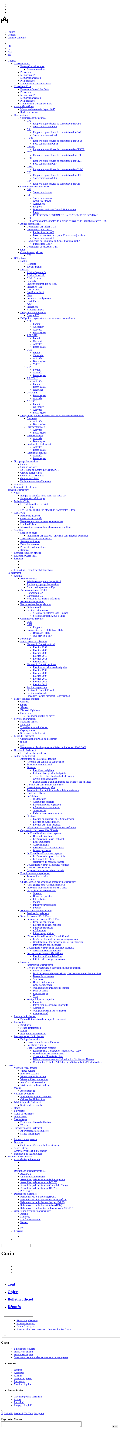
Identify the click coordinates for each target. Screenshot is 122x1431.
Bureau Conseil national (32, 66)
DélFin (23, 261)
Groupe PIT (33, 315)
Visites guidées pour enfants (34, 1079)
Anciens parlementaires (32, 601)
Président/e (25, 72)
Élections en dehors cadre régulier (50, 667)
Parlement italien (35, 435)
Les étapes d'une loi (36, 1045)
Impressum (19, 1381)
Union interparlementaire (32, 1176)
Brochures (25, 1025)
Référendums (39, 930)
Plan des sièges (27, 80)
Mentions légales (22, 1384)
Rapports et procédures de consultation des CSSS (57, 140)
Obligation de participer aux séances (51, 987)
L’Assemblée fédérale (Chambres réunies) (48, 864)
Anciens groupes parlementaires (43, 584)
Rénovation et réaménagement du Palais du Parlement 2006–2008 (53, 747)
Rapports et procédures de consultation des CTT (57, 155)
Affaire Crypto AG (36, 272)
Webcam (24, 1125)
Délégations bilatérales (25, 1193)
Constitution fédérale (43, 801)
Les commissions (41, 841)
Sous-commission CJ (43, 238)
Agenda (18, 1375)
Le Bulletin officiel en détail (34, 504)
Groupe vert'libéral (29, 478)
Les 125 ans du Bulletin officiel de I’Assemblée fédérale (48, 510)
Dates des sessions (29, 544)
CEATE (31, 146)
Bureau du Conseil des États (34, 89)
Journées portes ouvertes (32, 1082)
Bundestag (32, 418)
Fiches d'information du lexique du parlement (43, 1019)
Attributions (39, 203)
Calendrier (38, 326)
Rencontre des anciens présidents (43, 598)
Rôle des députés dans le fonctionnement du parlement (54, 967)
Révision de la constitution (46, 807)
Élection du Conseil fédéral (40, 690)
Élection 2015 (40, 658)
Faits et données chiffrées (26, 698)
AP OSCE (32, 401)
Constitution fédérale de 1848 (48, 1056)
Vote (35, 996)
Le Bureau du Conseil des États (49, 856)
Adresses (18, 484)
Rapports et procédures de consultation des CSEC (58, 169)
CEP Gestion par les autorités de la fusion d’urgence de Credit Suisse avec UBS (67, 221)
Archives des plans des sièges (41, 587)
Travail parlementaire (18, 489)
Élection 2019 (40, 661)
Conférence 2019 (35, 292)
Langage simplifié (17, 37)
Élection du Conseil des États (41, 664)
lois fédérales (39, 799)
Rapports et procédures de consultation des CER (57, 160)
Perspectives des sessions (32, 547)
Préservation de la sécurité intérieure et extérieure (51, 827)
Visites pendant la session (33, 1076)
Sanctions (38, 979)
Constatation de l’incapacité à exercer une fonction (58, 942)
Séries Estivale (21, 1148)
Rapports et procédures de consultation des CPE (57, 123)
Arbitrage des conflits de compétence (45, 761)
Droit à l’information (43, 982)
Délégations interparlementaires (29, 1171)
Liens (36, 212)
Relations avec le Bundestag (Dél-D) (38, 1196)
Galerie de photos (23, 1378)
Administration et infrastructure (35, 910)
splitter (23, 741)
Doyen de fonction (42, 836)
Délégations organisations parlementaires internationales (48, 318)
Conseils (24, 701)
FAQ (22, 1228)
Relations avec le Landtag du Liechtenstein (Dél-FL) (46, 1208)
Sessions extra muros (37, 610)
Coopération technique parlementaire (32, 1211)
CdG (29, 195)
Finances (31, 767)
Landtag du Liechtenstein (39, 444)
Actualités (19, 1372)
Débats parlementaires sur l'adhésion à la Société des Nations (63, 1059)
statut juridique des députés (40, 999)
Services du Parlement (25, 718)
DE (9, 43)
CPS (29, 172)
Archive (18, 575)
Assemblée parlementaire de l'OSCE (38, 1182)
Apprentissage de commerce (34, 1130)
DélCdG (24, 269)
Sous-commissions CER (45, 163)
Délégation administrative (33, 312)
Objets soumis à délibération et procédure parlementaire (48, 882)
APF (29, 321)
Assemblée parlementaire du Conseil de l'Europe (44, 1185)
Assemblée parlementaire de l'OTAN (38, 1188)
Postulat (37, 907)
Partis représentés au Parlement (35, 481)
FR (9, 46)
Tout (11, 1284)
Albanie (24, 1213)
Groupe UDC (27, 464)
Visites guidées (27, 1070)
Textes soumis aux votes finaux (36, 538)
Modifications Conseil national (35, 83)
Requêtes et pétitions (43, 922)
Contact (11, 34)
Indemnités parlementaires (40, 964)
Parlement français (36, 427)
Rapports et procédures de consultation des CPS (57, 175)
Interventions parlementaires (47, 944)
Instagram (39, 1413)
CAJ (29, 129)
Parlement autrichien (37, 452)
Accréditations (27, 1090)
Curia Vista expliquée (31, 518)
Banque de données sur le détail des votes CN (43, 495)
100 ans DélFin (34, 266)
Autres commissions (30, 223)
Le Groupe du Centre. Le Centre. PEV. (40, 469)
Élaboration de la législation (47, 804)
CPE (29, 120)
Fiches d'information (30, 1027)
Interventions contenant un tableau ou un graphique (46, 527)
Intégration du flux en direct (40, 716)
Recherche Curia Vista (25, 555)
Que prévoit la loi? (42, 635)
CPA (22, 249)
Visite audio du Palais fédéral (34, 1085)
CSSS (30, 138)
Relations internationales (20, 1156)
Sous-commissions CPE (45, 126)
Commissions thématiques (33, 118)
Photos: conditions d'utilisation (35, 1122)
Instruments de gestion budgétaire (50, 773)
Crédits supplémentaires (45, 778)
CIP (29, 180)
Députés (24, 962)
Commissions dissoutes (32, 618)
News (17, 1108)
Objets (23, 704)
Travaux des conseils (37, 876)
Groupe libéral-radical (31, 472)
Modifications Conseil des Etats (36, 103)
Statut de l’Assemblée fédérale (35, 916)
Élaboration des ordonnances (47, 813)
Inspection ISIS (34, 286)
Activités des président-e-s (27, 1159)
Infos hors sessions (29, 1073)
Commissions (20, 115)
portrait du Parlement (24, 756)
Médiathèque (20, 1119)
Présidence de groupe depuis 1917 (44, 581)
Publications (20, 1022)
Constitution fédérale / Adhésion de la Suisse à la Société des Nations (67, 1062)
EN (9, 54)
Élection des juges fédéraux (47, 824)
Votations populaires (24, 1093)
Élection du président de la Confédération (54, 819)
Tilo (22, 744)
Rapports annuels (35, 309)
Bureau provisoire (42, 850)
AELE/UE (32, 335)
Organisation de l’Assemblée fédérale (39, 830)
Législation (32, 796)
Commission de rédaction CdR (42, 246)
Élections (18, 558)
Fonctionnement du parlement (35, 873)
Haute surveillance (36, 793)
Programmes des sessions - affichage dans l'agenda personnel (57, 535)
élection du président (37, 687)
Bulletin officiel (22, 501)
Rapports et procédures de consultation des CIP (56, 183)
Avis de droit (33, 289)
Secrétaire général (29, 721)
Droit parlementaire (30, 1039)
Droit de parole (40, 990)
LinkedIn (8, 1413)
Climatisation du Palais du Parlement (38, 738)
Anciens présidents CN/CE (33, 590)
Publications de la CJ (43, 232)
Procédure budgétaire (43, 770)
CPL (29, 255)
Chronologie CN (35, 593)
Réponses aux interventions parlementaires (41, 521)
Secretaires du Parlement (32, 733)
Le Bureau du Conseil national (48, 839)
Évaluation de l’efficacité (39, 764)
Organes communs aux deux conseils (45, 870)
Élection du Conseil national (41, 644)
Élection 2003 (40, 650)
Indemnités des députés (25, 487)
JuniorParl (19, 1402)
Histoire (31, 507)
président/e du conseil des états (48, 861)
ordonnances (39, 810)
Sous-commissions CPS (45, 178)
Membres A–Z (27, 75)
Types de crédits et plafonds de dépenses (53, 776)
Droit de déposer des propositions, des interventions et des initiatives (67, 973)
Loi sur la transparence (25, 1139)
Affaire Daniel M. (36, 275)
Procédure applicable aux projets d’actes (47, 887)
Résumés (24, 550)
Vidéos (36, 364)
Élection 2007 (40, 653)
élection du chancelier (37, 693)
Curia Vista (19, 512)
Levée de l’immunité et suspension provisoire (55, 939)
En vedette (19, 1110)
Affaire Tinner (34, 278)
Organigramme (27, 730)
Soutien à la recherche (31, 1105)
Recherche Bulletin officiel (27, 552)
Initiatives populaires (43, 933)
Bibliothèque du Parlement (27, 1102)
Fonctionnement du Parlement (29, 1036)
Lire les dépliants (28, 524)
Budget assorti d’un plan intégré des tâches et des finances (62, 781)
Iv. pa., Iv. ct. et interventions (41, 890)
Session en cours (28, 532)
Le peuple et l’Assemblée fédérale (44, 919)
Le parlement (14, 572)
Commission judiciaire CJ (39, 229)
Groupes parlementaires (26, 461)
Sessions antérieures (30, 541)
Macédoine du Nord (30, 1219)
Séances (24, 707)
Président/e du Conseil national (48, 847)
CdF (29, 189)
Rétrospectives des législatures (35, 604)
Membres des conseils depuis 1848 (37, 109)
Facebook (19, 1413)
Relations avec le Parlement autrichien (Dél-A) (43, 1199)
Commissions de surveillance (34, 186)
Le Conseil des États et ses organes (44, 853)
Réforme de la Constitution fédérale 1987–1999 (57, 1050)
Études (23, 1030)
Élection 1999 (40, 647)
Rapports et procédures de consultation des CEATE (59, 149)
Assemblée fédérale (24, 106)
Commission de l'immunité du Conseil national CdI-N (54, 241)
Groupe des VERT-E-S (32, 475)
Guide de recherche (24, 1113)
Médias (17, 1088)
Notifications (20, 1116)
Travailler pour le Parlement (34, 727)
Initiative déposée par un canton (49, 959)
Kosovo (24, 1222)
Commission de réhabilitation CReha (45, 630)
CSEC (30, 166)
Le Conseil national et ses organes (44, 833)
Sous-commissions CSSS (45, 143)
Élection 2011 (40, 655)
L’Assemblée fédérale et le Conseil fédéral (48, 936)
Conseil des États (22, 86)
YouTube (28, 1413)
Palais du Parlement (24, 736)
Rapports (37, 206)
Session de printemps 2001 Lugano (50, 613)
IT (9, 48)
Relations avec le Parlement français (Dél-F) (42, 1202)
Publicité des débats (43, 927)
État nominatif (34, 607)
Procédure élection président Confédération (48, 696)
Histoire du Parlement (25, 750)
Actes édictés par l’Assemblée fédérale (46, 884)
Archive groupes (28, 578)
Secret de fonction (42, 970)
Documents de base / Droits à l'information (54, 209)
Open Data (25, 713)
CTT (29, 152)
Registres (18, 1231)
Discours (18, 1142)
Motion (36, 902)
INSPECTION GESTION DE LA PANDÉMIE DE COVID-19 (65, 215)
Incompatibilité (40, 1013)
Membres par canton (30, 77)
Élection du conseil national (47, 924)
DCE (29, 349)
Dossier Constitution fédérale (41, 1047)
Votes (17, 492)
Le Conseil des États (43, 859)
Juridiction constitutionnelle (47, 950)
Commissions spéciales (31, 252)
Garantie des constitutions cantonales (45, 784)
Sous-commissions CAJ (45, 135)
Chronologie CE (35, 595)
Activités (37, 329)
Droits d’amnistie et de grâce (41, 787)
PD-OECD (26, 1191)
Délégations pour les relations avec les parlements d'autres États (52, 415)
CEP (29, 218)
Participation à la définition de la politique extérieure (53, 790)
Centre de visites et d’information (30, 1150)
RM (10, 51)
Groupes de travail (42, 201)
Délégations (20, 258)
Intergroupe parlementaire (33, 1033)
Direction (25, 724)
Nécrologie (25, 638)
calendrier (38, 389)
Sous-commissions (36, 69)
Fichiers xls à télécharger (32, 498)
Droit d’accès (33, 301)
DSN (29, 624)
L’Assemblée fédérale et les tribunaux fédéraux (50, 947)
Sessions (18, 530)
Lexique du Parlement (25, 1016)
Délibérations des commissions (48, 1053)
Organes (12, 60)
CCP (29, 621)
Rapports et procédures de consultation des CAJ (57, 132)
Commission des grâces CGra (41, 226)
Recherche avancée (30, 112)
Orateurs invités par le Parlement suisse (39, 1145)
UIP (29, 366)
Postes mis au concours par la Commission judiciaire (59, 235)
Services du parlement (38, 913)
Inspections (32, 306)
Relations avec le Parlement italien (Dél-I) (41, 1205)
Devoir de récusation (43, 976)
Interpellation (39, 899)
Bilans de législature (30, 710)
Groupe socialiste (29, 467)
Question (37, 893)
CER (29, 158)
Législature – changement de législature (34, 570)
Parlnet (11, 32)
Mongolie (25, 1216)
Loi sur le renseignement (39, 298)
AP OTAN (32, 378)
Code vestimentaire (42, 985)
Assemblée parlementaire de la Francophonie (42, 1179)
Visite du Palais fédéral (25, 1067)
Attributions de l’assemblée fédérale (38, 758)
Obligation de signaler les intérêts (49, 1010)
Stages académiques (30, 1133)
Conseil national (22, 63)
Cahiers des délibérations (32, 1099)
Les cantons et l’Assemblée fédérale (45, 953)
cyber (29, 304)
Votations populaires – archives (35, 1096)
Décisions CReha (42, 633)
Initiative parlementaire (44, 904)
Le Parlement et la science (33, 753)
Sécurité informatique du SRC (42, 283)
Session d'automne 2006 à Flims (49, 615)
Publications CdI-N (42, 243)
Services (12, 1065)
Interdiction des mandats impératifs (50, 1005)
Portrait (36, 324)
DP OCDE (32, 392)
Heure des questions (43, 896)
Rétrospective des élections (33, 641)
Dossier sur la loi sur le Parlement (43, 1042)
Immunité (38, 1002)
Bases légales (39, 332)
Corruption (38, 1007)
